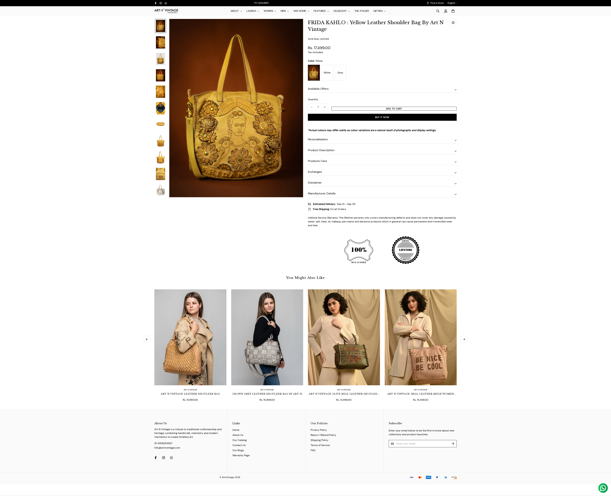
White (327, 72)
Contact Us (239, 445)
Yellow (314, 73)
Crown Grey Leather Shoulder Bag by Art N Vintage (267, 394)
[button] (452, 11)
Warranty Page (241, 455)
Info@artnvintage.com (167, 447)
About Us (237, 435)
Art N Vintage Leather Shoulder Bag (190, 393)
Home (235, 430)
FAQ (313, 450)
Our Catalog (239, 440)
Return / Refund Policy (323, 435)
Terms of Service (320, 445)
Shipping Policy (319, 440)
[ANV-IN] (166, 11)
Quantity (313, 99)
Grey (340, 72)
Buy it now (382, 117)
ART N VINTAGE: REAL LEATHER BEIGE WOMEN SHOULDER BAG (420, 394)
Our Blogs (238, 450)
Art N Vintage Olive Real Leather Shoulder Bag (344, 394)
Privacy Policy (319, 430)
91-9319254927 (163, 443)
